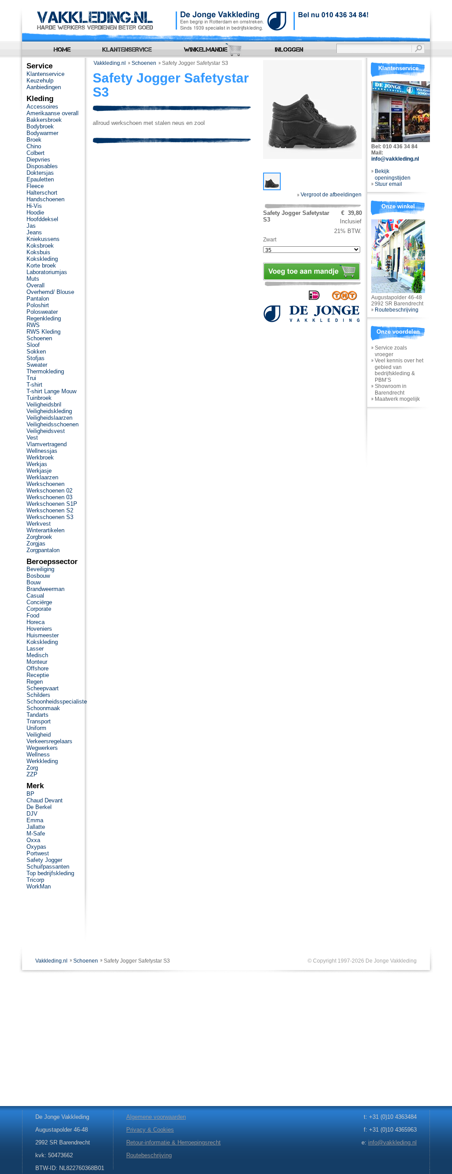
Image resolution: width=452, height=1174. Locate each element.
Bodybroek (40, 126)
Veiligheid (38, 734)
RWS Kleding (43, 331)
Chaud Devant (44, 800)
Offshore (37, 668)
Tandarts (37, 714)
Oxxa (33, 840)
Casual (35, 595)
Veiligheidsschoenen (52, 424)
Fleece (35, 186)
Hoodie (35, 212)
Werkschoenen (45, 484)
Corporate (38, 609)
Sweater (36, 364)
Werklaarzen (42, 477)
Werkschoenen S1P (51, 503)
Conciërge (39, 602)
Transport (38, 721)
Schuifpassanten (47, 866)
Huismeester (42, 635)
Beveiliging (40, 569)
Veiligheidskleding (49, 411)
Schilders (38, 695)
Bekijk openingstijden (393, 174)
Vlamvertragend (46, 444)
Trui (31, 378)
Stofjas (35, 358)
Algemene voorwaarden (156, 1117)
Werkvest (38, 523)
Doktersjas (40, 172)
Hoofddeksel (42, 219)
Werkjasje (39, 470)
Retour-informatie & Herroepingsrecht (173, 1142)
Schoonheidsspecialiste (56, 701)
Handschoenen (45, 199)
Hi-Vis (34, 206)
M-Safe (35, 833)
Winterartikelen (45, 530)
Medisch (37, 655)
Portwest (37, 853)
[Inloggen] (289, 49)
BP (30, 793)
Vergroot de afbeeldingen (330, 195)
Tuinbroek (39, 398)
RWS (33, 325)
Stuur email (388, 184)
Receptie (37, 675)
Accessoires (42, 106)
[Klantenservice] (127, 49)
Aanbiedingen (43, 87)
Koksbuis (38, 252)
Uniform (36, 728)
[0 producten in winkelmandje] (212, 49)
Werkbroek (40, 457)
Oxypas (36, 846)
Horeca (35, 622)
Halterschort (41, 192)
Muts (32, 278)
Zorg (32, 767)
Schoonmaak (43, 708)
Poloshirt (37, 305)
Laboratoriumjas (46, 272)
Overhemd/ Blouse (50, 292)
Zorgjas (35, 543)
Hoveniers (39, 628)
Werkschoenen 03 (49, 497)
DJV (32, 813)
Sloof (33, 345)
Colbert (35, 153)
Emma (34, 820)
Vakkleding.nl (110, 63)
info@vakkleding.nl (395, 159)
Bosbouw (38, 575)
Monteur (36, 661)
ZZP (32, 774)
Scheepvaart (42, 688)
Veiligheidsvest (45, 431)
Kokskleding (42, 259)
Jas (31, 225)
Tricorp (35, 880)
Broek (33, 139)
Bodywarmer (42, 133)
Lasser (35, 648)
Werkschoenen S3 (49, 517)
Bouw (33, 582)
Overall (35, 285)
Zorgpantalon (43, 550)
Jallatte (35, 827)
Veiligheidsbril (43, 404)
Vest (32, 437)
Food (32, 615)
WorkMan (38, 886)
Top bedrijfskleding (50, 873)
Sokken (36, 351)
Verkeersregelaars (49, 741)
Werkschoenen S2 (49, 510)
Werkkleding (42, 761)
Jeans (34, 232)
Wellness (38, 754)
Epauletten (40, 179)
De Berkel (39, 807)
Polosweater (42, 312)
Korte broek (41, 265)
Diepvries (38, 159)
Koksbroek (40, 245)
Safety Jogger (44, 860)
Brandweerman (45, 589)
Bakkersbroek (44, 120)
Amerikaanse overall (52, 113)
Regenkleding (43, 318)
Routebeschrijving (396, 310)
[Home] (62, 49)
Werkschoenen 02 (49, 490)
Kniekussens (43, 239)
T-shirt (34, 384)
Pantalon (37, 298)
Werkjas (36, 464)
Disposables (42, 166)
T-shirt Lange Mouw (51, 391)
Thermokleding (45, 371)
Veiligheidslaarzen (49, 417)
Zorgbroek (39, 537)
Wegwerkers (42, 748)
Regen (34, 681)
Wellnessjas (41, 451)
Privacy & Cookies (150, 1129)
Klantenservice (45, 74)
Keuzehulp (39, 80)
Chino (33, 146)
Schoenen (144, 63)
